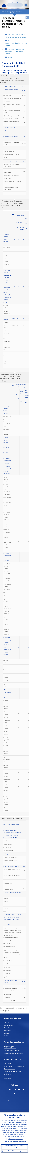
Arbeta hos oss (9, 1025)
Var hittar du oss (9, 1036)
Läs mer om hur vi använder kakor (15, 1141)
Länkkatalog (8, 1078)
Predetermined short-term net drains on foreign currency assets (16, 43)
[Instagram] (15, 1089)
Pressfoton (7, 1030)
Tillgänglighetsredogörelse (12, 1071)
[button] (26, 2)
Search (20, 5)
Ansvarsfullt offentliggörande (13, 1053)
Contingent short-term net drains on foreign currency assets (15, 52)
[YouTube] (19, 1089)
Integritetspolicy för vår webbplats (15, 1066)
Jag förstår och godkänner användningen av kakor (16, 1146)
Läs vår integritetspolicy (16, 1139)
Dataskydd (7, 1063)
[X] (6, 1089)
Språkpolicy (7, 1074)
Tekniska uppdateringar (11, 1050)
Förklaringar (8, 1028)
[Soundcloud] (23, 1089)
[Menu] (26, 5)
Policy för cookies (9, 1069)
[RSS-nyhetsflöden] (15, 1093)
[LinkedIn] (10, 1089)
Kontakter (7, 1033)
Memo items (12, 57)
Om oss (6, 1022)
